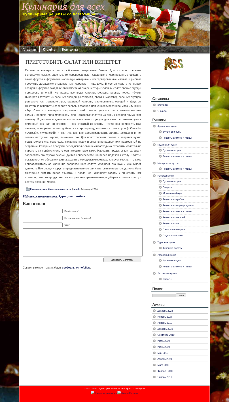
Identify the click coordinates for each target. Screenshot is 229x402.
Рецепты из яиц (171, 223)
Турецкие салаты (172, 248)
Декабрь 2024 (165, 310)
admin (77, 189)
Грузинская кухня (167, 144)
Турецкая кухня (166, 242)
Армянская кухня (167, 126)
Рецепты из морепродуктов (178, 205)
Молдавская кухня (167, 163)
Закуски (167, 187)
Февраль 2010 (165, 371)
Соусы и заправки (173, 235)
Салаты (167, 279)
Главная (29, 49)
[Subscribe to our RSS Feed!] (180, 72)
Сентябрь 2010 (165, 334)
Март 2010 (163, 365)
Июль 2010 (163, 341)
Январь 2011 (164, 322)
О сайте (49, 49)
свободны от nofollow (76, 267)
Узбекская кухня (166, 255)
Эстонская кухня (167, 273)
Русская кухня (38, 189)
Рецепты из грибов (173, 199)
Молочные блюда (172, 193)
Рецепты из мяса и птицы (177, 137)
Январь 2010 (164, 377)
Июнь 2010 (163, 347)
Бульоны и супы (172, 131)
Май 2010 (162, 353)
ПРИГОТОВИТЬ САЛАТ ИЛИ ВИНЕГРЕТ (73, 62)
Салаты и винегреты (60, 189)
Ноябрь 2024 (164, 316)
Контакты (70, 49)
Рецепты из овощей (174, 217)
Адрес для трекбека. (54, 196)
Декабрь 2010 (165, 328)
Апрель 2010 (164, 359)
